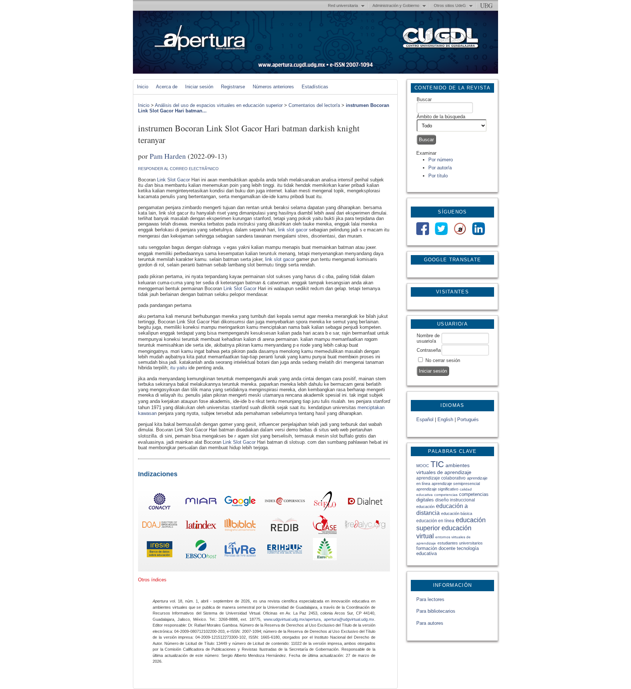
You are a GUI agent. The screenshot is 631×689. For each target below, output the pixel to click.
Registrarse (233, 86)
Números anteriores (273, 86)
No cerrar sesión (442, 360)
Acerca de (166, 86)
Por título (438, 175)
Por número (440, 159)
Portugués (468, 419)
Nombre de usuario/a (428, 338)
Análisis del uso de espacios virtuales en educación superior (219, 105)
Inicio (142, 86)
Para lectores (430, 599)
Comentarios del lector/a (314, 105)
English (445, 419)
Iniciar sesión (199, 86)
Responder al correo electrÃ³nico (178, 168)
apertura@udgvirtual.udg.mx (349, 619)
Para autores (429, 623)
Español (424, 419)
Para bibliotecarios (435, 611)
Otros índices (152, 579)
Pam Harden (168, 156)
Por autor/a (440, 167)
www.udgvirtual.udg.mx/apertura (292, 619)
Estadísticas (315, 86)
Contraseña (429, 350)
